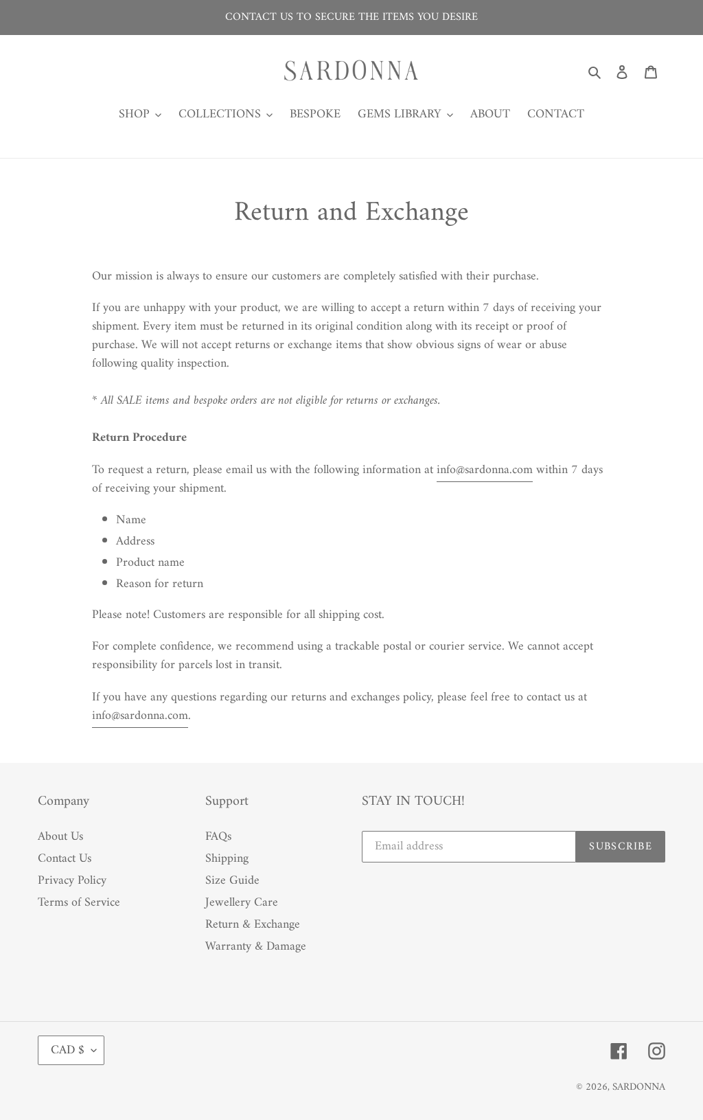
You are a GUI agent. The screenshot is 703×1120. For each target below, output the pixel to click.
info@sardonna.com (485, 470)
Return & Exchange (252, 924)
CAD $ (67, 1050)
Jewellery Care (241, 902)
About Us (60, 836)
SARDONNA (638, 1087)
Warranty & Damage (255, 946)
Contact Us (64, 858)
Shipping (227, 858)
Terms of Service (79, 902)
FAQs (218, 836)
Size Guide (232, 880)
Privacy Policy (72, 880)
